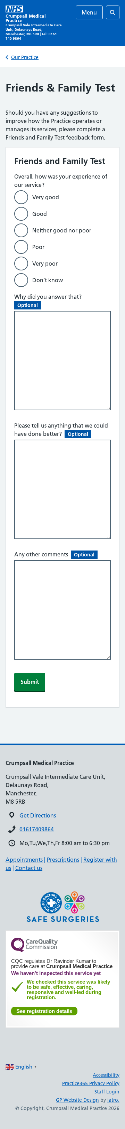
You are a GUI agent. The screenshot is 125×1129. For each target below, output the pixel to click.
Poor (38, 246)
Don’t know (47, 280)
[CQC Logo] (34, 950)
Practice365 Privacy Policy (90, 1083)
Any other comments (54, 554)
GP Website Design (77, 1100)
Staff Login (106, 1092)
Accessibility (106, 1075)
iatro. (113, 1100)
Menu (89, 12)
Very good (45, 197)
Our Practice (25, 57)
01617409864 (36, 829)
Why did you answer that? (49, 300)
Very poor (45, 263)
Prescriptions (63, 859)
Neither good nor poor (61, 230)
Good (39, 213)
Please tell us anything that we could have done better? (61, 429)
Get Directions (37, 815)
